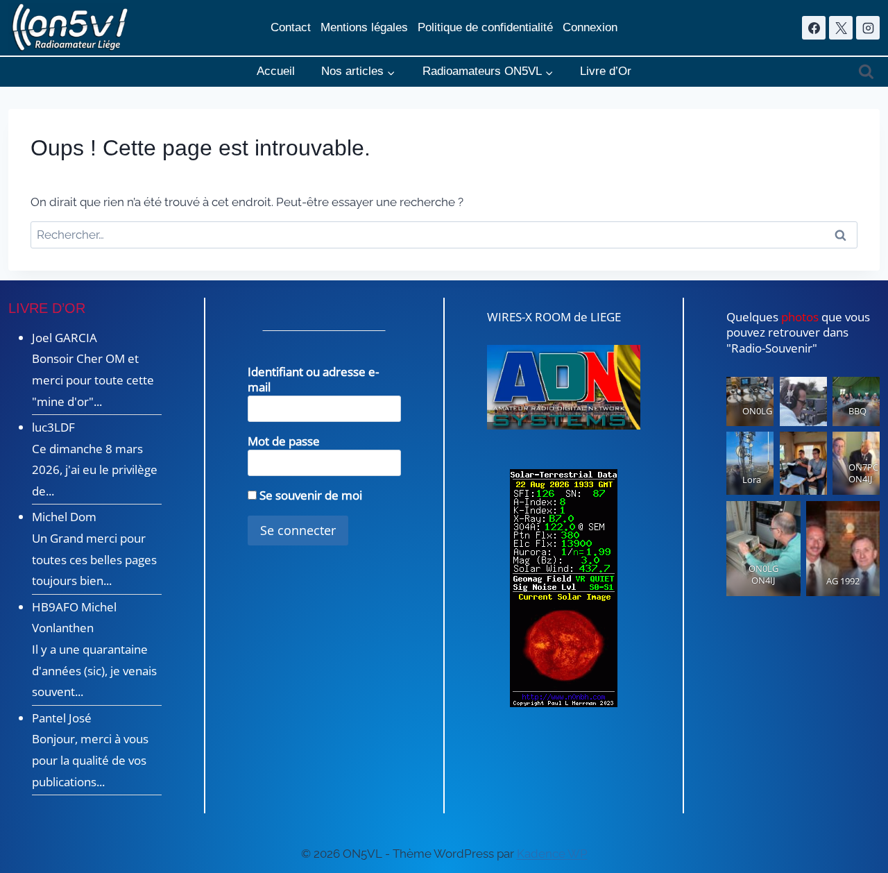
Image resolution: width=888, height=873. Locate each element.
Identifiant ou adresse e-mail (313, 380)
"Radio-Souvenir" (771, 348)
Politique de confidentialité (485, 27)
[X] (841, 28)
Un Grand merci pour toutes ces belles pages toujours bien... (94, 559)
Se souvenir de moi (309, 495)
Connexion (590, 27)
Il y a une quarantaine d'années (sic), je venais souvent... (94, 670)
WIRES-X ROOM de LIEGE (554, 317)
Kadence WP (552, 854)
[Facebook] (814, 28)
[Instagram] (868, 28)
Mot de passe (284, 441)
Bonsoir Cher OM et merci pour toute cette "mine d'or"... (93, 379)
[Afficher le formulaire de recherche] (866, 72)
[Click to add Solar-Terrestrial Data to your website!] (563, 588)
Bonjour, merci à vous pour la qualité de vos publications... (90, 760)
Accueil (276, 71)
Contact (291, 27)
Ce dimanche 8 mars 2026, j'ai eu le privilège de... (94, 470)
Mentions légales (364, 27)
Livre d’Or (605, 71)
